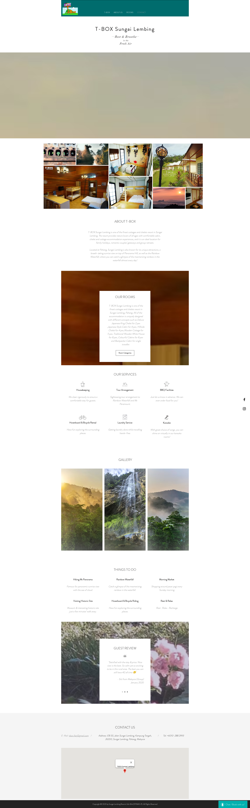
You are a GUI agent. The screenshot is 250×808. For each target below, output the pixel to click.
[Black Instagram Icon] (244, 409)
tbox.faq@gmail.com (79, 735)
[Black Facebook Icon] (244, 399)
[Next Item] (198, 176)
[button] (81, 510)
